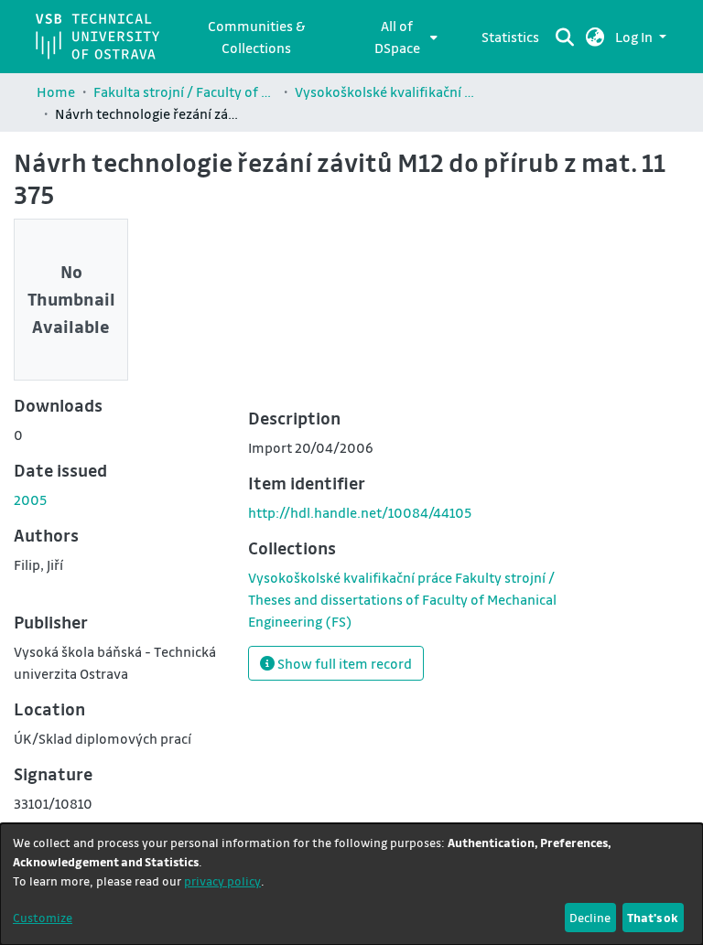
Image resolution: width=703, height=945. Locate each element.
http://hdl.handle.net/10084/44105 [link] (359, 512)
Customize (42, 917)
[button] (595, 37)
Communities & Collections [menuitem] (256, 36)
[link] (402, 599)
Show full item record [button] (343, 663)
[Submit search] (565, 37)
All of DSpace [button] (397, 36)
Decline (590, 917)
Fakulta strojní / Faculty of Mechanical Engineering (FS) (184, 91)
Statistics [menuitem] (510, 36)
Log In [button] (635, 36)
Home (56, 91)
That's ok (652, 917)
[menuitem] (402, 36)
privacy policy (222, 880)
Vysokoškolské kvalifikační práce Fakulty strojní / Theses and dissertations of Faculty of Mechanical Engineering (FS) (386, 91)
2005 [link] (30, 499)
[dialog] (351, 884)
